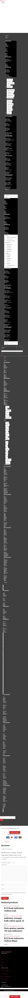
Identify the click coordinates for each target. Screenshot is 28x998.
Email (2, 889)
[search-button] (1, 820)
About (6, 342)
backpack (9, 263)
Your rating (4, 862)
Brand (6, 197)
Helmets (7, 235)
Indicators (3, 828)
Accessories (7, 267)
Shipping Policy (4, 979)
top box (8, 261)
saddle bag (9, 258)
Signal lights (8, 828)
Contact (6, 343)
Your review (4, 864)
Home (2, 956)
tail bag (8, 256)
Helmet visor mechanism (11, 237)
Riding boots (9, 246)
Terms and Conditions (5, 970)
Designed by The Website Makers (19, 990)
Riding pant (9, 247)
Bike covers (5, 666)
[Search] (16, 347)
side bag (8, 260)
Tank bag (8, 254)
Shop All (7, 195)
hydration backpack (6, 690)
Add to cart (15, 832)
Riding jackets (9, 244)
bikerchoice (2, 0)
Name (3, 884)
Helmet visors (9, 239)
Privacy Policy (4, 973)
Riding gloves (9, 249)
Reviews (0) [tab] (7, 841)
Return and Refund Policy (6, 976)
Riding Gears (7, 242)
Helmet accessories (6, 644)
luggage (7, 253)
